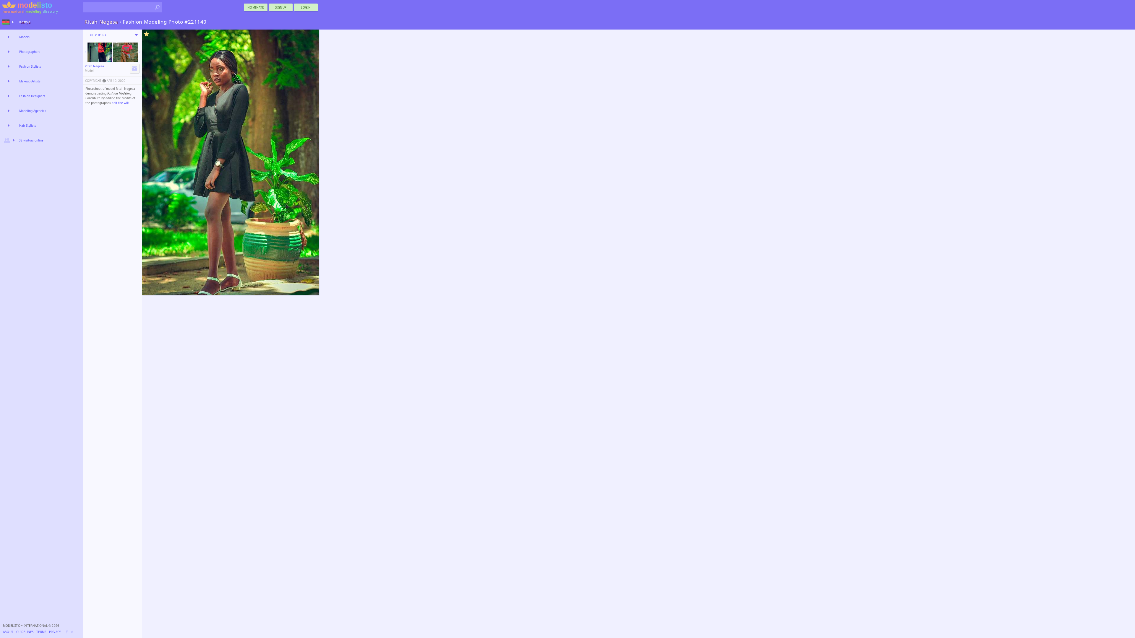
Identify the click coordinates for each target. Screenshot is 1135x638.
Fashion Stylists (30, 66)
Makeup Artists (29, 81)
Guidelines (25, 632)
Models (24, 37)
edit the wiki (120, 103)
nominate (255, 7)
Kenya (25, 22)
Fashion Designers (32, 96)
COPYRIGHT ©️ (95, 81)
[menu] (136, 35)
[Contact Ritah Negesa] (134, 68)
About (8, 632)
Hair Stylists (27, 125)
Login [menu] (306, 7)
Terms (41, 632)
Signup (281, 7)
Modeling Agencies (32, 111)
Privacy (55, 632)
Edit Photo (96, 35)
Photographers (29, 52)
